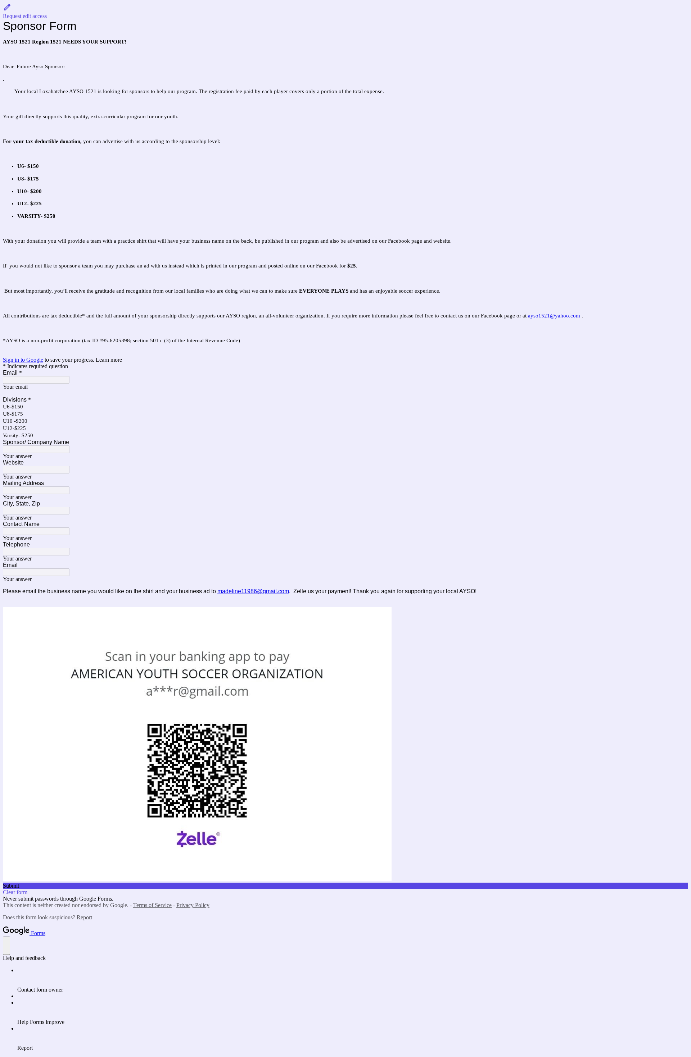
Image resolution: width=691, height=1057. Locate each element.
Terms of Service (152, 905)
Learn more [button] (109, 360)
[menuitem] (352, 980)
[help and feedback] (6, 946)
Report (84, 917)
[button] (345, 11)
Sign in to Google (23, 360)
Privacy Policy (192, 905)
